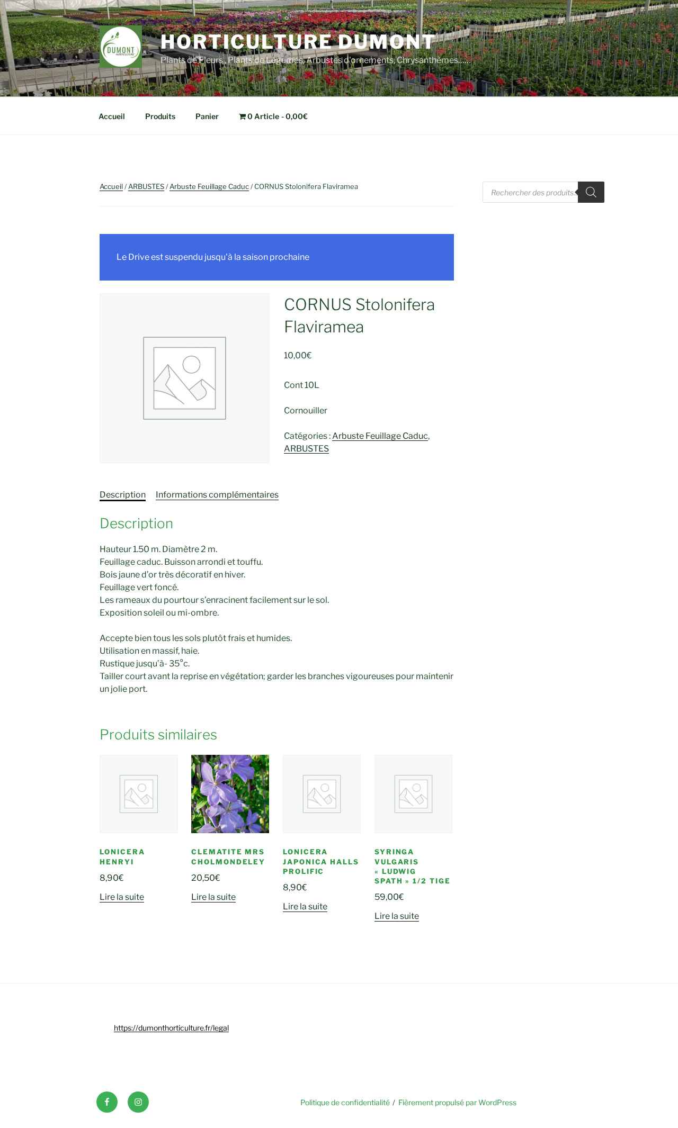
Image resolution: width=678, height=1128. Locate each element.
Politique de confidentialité (345, 1102)
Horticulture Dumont (298, 41)
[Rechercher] (591, 192)
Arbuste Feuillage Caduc (209, 186)
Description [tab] (123, 495)
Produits (160, 116)
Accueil (112, 116)
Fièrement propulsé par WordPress (457, 1102)
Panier (207, 116)
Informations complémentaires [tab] (217, 495)
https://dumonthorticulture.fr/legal (171, 1027)
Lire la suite (122, 897)
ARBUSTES (146, 186)
